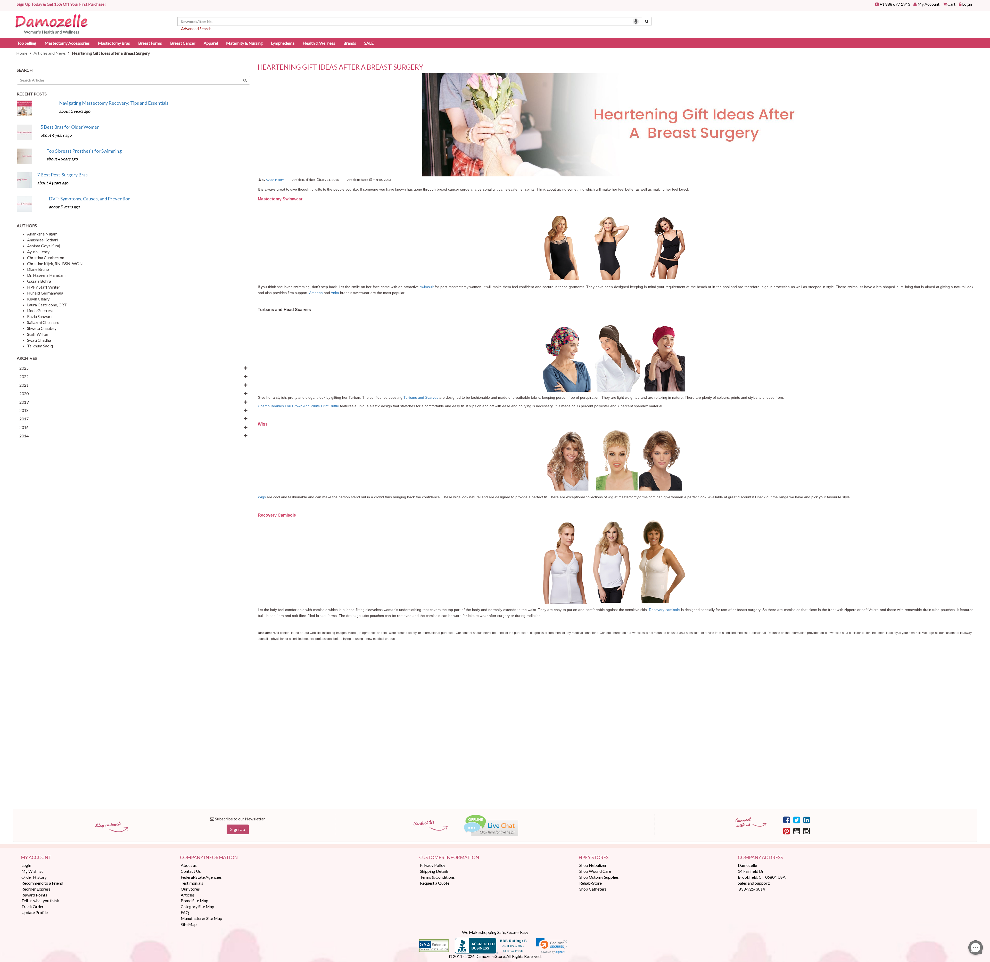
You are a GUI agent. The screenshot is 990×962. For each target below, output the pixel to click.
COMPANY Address (760, 857)
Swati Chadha (39, 340)
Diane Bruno (38, 269)
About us (189, 865)
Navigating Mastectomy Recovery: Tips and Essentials (113, 103)
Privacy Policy (432, 865)
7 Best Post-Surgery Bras (62, 174)
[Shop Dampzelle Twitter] (796, 819)
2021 (24, 384)
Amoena (316, 293)
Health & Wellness (319, 42)
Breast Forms (150, 42)
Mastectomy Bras (114, 42)
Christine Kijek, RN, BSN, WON (55, 263)
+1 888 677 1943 (895, 4)
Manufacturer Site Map (201, 918)
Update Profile (34, 912)
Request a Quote (434, 883)
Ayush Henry (38, 251)
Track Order (32, 906)
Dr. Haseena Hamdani (46, 275)
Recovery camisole (664, 610)
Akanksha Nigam (42, 233)
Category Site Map (197, 906)
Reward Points (34, 894)
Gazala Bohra (39, 281)
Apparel (211, 42)
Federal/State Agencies (201, 877)
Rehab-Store (590, 883)
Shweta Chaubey (41, 328)
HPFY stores (593, 857)
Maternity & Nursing (244, 42)
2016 (24, 427)
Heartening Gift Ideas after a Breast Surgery (340, 67)
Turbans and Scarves (420, 397)
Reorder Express (36, 888)
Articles (188, 894)
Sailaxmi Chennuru (43, 322)
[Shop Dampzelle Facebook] (786, 819)
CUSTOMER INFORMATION (449, 857)
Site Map (189, 924)
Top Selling (26, 42)
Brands (349, 42)
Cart (951, 4)
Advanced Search (196, 28)
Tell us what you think (40, 900)
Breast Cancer (182, 42)
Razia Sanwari (39, 316)
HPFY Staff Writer (43, 286)
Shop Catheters (592, 888)
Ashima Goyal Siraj (43, 245)
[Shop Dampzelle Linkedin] (806, 819)
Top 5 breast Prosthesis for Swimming (84, 151)
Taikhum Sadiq (40, 345)
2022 (24, 376)
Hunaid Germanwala (45, 292)
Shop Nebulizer (593, 865)
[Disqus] (615, 732)
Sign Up (237, 829)
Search (25, 70)
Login (967, 4)
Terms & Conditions (437, 877)
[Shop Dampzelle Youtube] (796, 830)
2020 (24, 393)
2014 (24, 435)
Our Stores (190, 888)
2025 (24, 367)
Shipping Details (434, 871)
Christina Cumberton (45, 257)
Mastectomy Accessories (67, 42)
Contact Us (191, 871)
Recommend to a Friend (42, 883)
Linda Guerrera (40, 310)
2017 (24, 418)
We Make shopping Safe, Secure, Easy (495, 932)
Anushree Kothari (42, 239)
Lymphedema (282, 42)
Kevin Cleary (38, 298)
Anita (335, 293)
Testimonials (192, 883)
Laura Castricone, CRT (47, 304)
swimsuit (427, 287)
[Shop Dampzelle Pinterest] (786, 830)
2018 (24, 410)
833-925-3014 (752, 888)
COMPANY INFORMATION (209, 857)
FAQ (185, 912)
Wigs (262, 497)
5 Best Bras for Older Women (70, 127)
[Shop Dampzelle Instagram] (806, 830)
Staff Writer (37, 334)
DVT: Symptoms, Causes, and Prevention (89, 198)
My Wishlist (32, 871)
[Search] (647, 21)
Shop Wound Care (595, 871)
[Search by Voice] (636, 21)
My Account (928, 4)
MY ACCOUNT (36, 857)
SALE (369, 42)
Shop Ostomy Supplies (599, 877)
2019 (24, 402)
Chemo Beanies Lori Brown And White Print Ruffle (298, 406)
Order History (34, 877)
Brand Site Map (194, 900)
